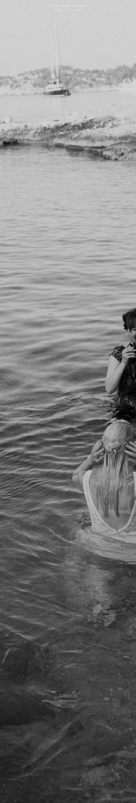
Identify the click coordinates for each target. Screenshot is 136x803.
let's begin (78, 10)
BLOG (68, 10)
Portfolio (58, 10)
